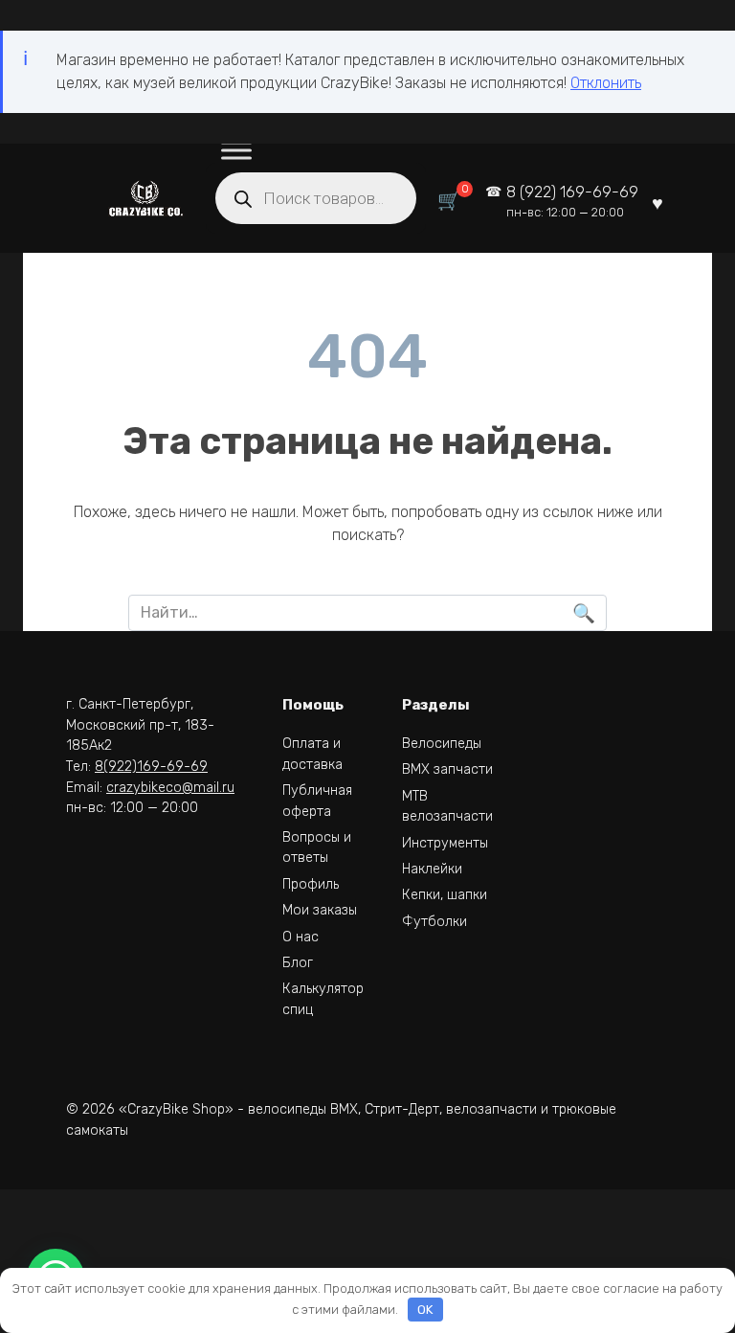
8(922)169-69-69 (151, 766)
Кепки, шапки (444, 895)
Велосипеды (441, 743)
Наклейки (432, 869)
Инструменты (445, 843)
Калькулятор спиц (323, 999)
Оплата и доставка (312, 754)
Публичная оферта (317, 801)
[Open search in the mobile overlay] (316, 198)
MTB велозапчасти (447, 806)
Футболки (434, 922)
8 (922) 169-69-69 (572, 201)
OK (425, 1309)
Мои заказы (319, 910)
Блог (297, 963)
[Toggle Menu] (236, 151)
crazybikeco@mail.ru (170, 787)
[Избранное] (657, 201)
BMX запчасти (447, 769)
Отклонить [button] (605, 83)
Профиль (310, 884)
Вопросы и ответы (316, 848)
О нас (300, 937)
